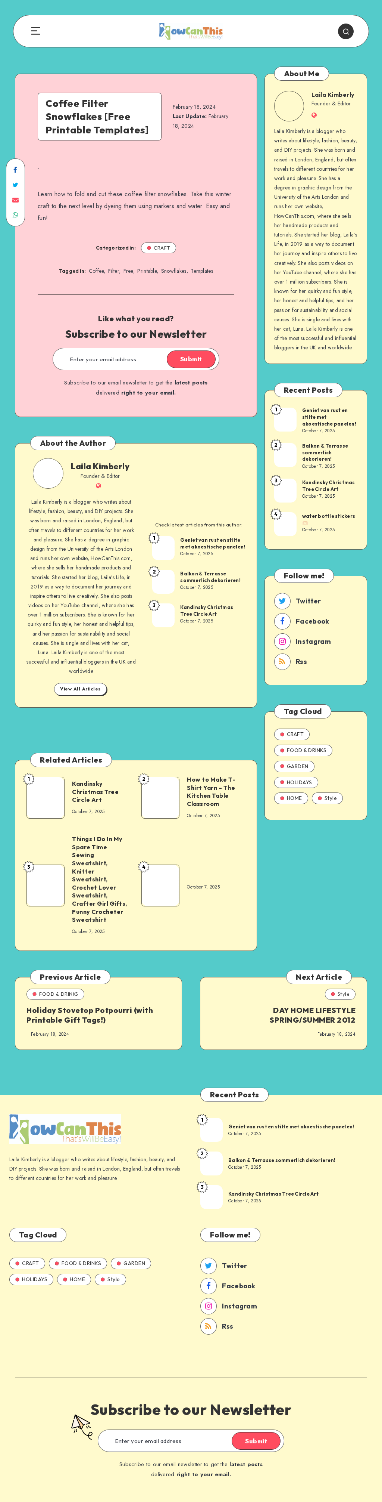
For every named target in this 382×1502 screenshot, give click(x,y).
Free (128, 271)
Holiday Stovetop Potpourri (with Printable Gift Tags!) (89, 1014)
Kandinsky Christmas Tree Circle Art (206, 610)
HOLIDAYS (299, 782)
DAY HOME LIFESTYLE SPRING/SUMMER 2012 (313, 1014)
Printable (147, 271)
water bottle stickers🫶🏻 (328, 519)
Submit (191, 359)
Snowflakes (174, 271)
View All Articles (80, 689)
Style (331, 798)
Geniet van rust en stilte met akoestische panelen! (212, 543)
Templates (202, 271)
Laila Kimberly (100, 466)
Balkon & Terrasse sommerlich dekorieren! (210, 577)
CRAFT (162, 248)
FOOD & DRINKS (307, 750)
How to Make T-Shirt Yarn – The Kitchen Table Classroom (211, 791)
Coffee (96, 271)
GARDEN (298, 766)
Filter (113, 271)
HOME (294, 798)
